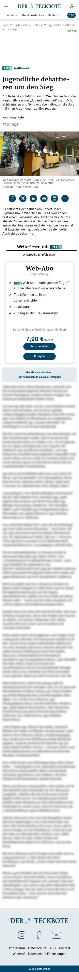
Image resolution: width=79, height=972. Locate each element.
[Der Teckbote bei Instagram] (21, 935)
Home (5, 25)
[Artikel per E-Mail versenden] (65, 198)
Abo (71, 15)
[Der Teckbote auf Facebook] (39, 935)
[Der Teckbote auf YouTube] (56, 935)
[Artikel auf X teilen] (23, 198)
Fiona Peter (17, 117)
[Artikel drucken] (54, 198)
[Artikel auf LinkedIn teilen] (33, 198)
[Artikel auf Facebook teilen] (12, 198)
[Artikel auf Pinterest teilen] (44, 198)
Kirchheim (37, 25)
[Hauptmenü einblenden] (7, 6)
